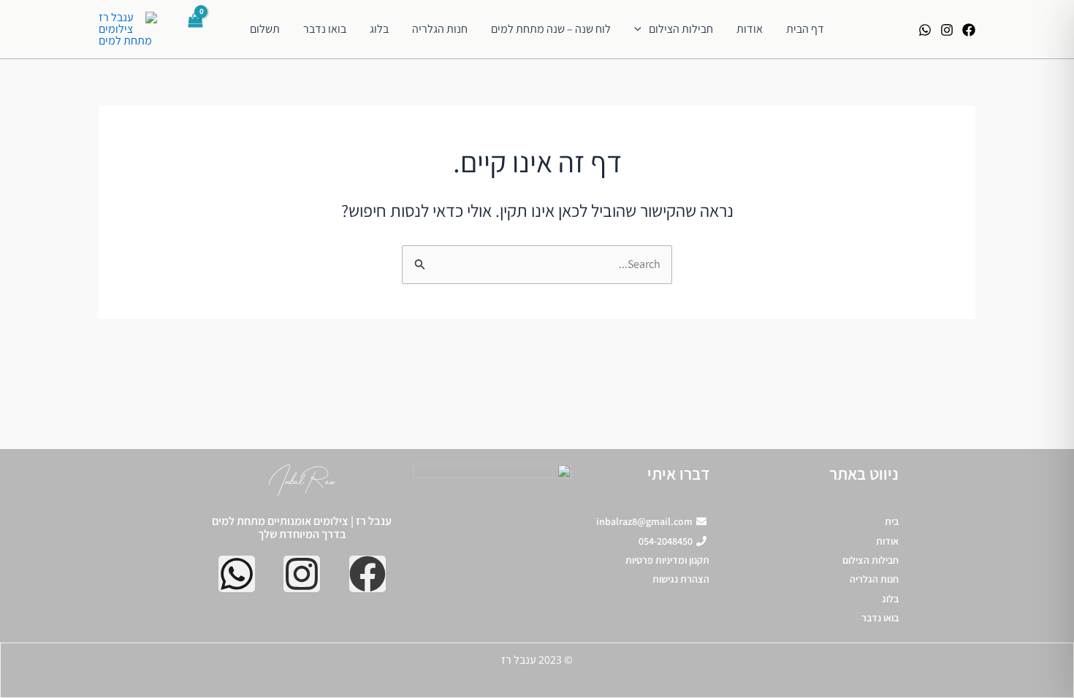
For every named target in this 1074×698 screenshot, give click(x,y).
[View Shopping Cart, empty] (196, 29)
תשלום (265, 29)
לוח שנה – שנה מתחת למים (551, 29)
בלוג (379, 29)
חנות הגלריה (440, 29)
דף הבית (805, 29)
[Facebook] (968, 30)
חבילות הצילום (681, 29)
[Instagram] (946, 30)
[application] (641, 29)
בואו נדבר (324, 29)
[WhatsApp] (925, 30)
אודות (749, 29)
